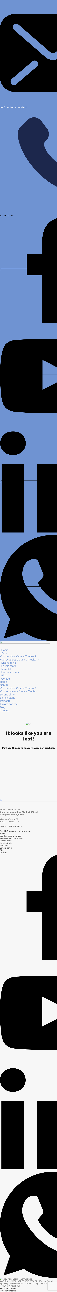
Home (4, 650)
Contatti (5, 678)
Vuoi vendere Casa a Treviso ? (18, 656)
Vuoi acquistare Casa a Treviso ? (19, 659)
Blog (3, 675)
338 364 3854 (15, 826)
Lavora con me (10, 672)
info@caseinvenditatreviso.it (18, 831)
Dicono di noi (8, 662)
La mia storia (9, 665)
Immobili (6, 669)
